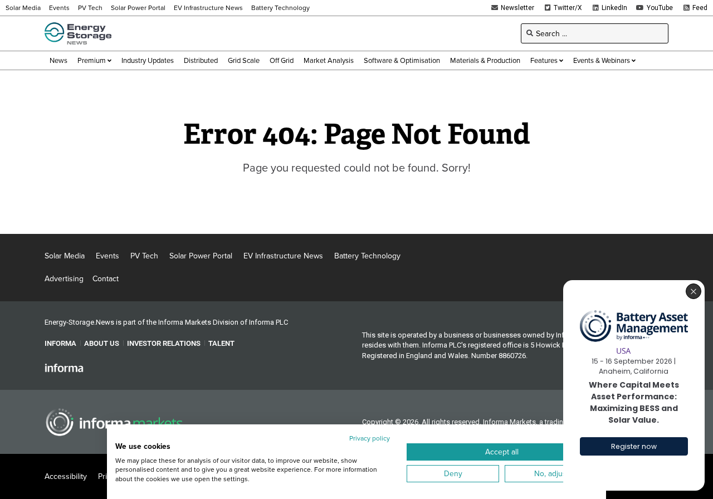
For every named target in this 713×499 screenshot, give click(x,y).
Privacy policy (369, 438)
